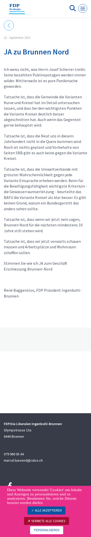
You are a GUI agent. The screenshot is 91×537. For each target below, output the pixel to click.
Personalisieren (46, 530)
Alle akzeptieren (48, 510)
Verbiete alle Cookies (48, 521)
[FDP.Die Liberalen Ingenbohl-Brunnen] (17, 11)
